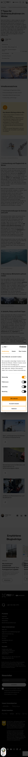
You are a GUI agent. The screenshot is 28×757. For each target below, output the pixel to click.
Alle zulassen (14, 398)
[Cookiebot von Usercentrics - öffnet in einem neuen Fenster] (19, 347)
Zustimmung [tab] (5, 351)
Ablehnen (14, 408)
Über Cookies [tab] (22, 351)
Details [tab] (14, 351)
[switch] (24, 382)
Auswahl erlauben (14, 403)
